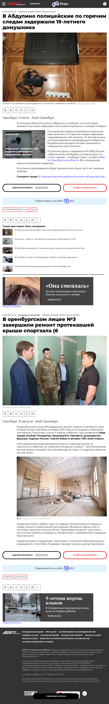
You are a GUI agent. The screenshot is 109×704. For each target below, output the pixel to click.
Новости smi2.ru (12, 306)
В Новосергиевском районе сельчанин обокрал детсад (71, 176)
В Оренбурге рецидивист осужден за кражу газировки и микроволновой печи (50, 248)
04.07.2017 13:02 (9, 12)
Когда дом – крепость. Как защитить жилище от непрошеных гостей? (45, 239)
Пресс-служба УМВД (86, 103)
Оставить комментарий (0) (85, 188)
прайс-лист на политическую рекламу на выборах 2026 (65, 639)
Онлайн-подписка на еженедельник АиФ (77, 632)
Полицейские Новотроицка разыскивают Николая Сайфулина (42, 266)
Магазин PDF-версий (50, 635)
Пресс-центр (51, 632)
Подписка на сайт (30, 635)
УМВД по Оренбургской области (76, 159)
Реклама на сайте (93, 635)
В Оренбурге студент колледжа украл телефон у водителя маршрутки (46, 257)
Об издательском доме (32, 632)
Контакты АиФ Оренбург (72, 635)
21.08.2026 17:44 (9, 315)
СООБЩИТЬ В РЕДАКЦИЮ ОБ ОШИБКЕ (37, 642)
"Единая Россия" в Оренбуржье (16, 407)
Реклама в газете (30, 639)
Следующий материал (56, 696)
